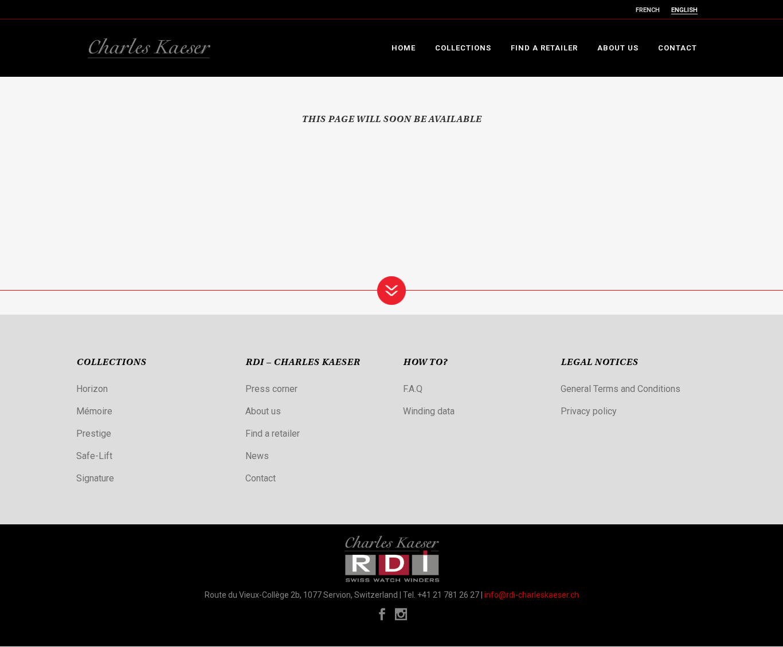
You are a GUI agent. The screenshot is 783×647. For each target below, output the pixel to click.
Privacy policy (589, 411)
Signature (95, 478)
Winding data (429, 411)
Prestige (93, 433)
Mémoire (94, 411)
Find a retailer (272, 433)
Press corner (271, 388)
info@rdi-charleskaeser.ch (531, 594)
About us (263, 411)
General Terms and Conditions (620, 388)
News (257, 455)
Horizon (92, 388)
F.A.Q (412, 388)
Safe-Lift (94, 455)
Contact (260, 478)
